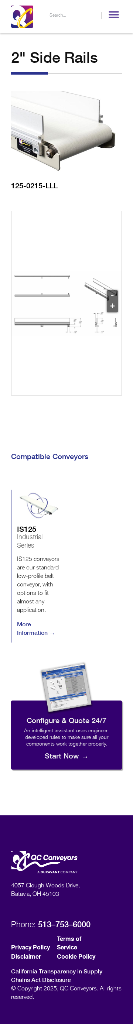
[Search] (97, 15)
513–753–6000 (64, 924)
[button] (113, 14)
